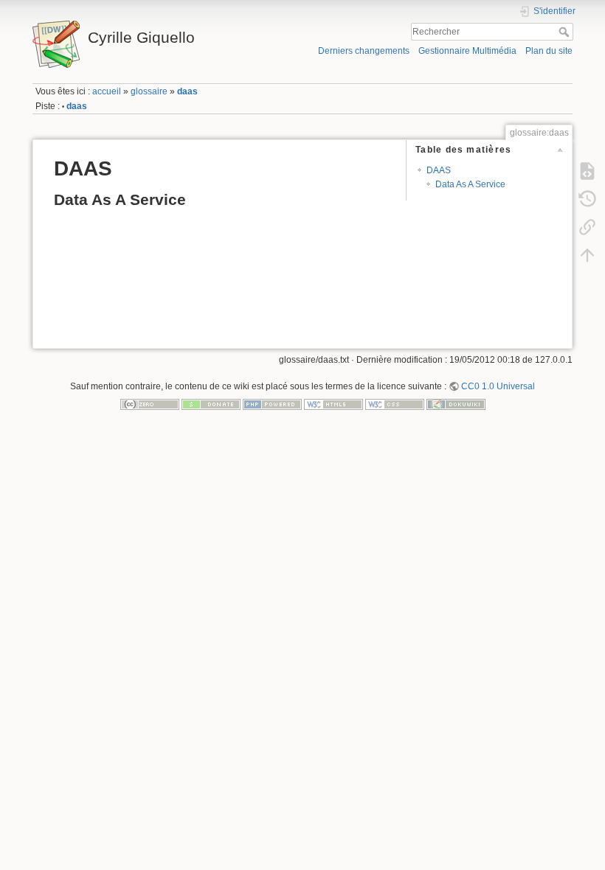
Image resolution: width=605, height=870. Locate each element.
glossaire (149, 91)
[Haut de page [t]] (587, 254)
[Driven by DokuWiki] (455, 404)
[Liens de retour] (587, 226)
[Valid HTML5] (333, 404)
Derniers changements (363, 51)
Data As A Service (470, 184)
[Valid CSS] (394, 404)
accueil (106, 91)
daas (187, 91)
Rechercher (566, 32)
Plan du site (549, 51)
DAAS (438, 170)
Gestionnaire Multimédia (467, 51)
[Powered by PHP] (272, 404)
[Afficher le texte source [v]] (587, 170)
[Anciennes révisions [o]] (587, 198)
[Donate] (211, 404)
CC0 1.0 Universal (498, 386)
